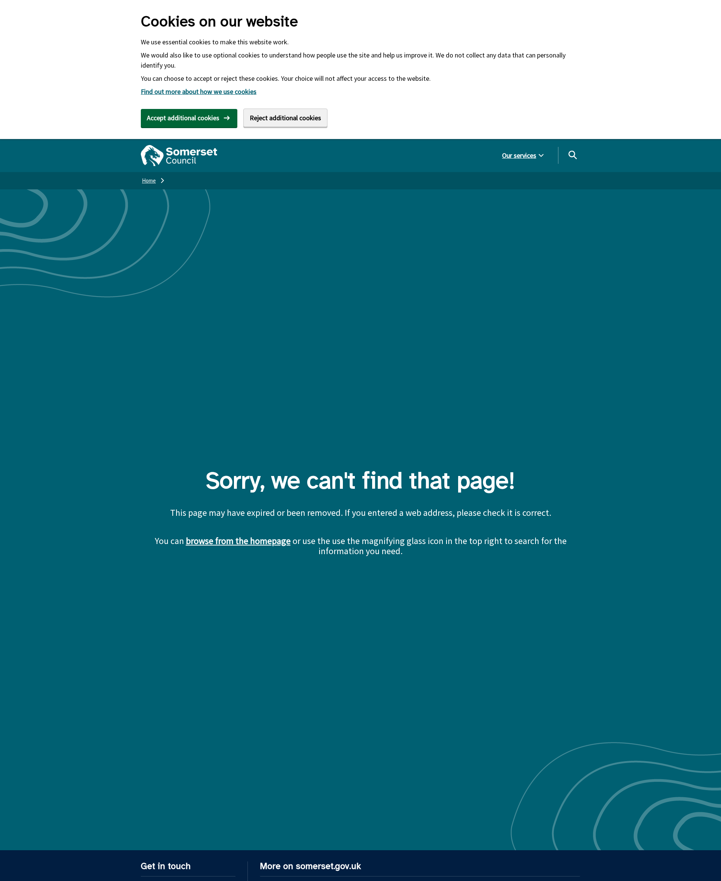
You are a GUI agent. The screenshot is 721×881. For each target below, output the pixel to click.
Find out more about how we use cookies (198, 91)
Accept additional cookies (183, 117)
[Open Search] (572, 155)
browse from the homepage (238, 541)
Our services (519, 155)
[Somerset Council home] (179, 155)
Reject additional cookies (285, 117)
